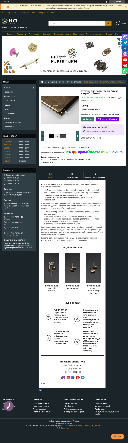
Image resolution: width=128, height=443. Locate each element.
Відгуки (7, 118)
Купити (89, 119)
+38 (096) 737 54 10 (72, 365)
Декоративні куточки (56, 82)
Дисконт (109, 34)
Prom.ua (76, 421)
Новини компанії (70, 403)
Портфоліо (8, 92)
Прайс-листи (9, 100)
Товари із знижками (94, 34)
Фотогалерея (9, 96)
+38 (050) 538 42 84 (72, 369)
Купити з (104, 119)
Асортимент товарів (41, 403)
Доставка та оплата (62, 34)
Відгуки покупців (39, 409)
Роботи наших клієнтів (73, 409)
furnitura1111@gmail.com (16, 175)
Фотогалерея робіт (103, 406)
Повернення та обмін (41, 412)
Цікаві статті (69, 406)
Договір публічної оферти (74, 412)
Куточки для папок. (74, 82)
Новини (7, 105)
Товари (20, 34)
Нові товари (78, 34)
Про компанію (34, 34)
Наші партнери (101, 403)
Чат (119, 436)
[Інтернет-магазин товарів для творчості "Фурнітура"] (23, 21)
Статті (6, 109)
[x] (43, 391)
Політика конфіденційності (92, 425)
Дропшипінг (9, 127)
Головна (10, 34)
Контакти (47, 34)
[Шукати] (108, 23)
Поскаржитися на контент (73, 425)
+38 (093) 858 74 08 (72, 372)
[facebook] (40, 391)
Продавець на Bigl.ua (64, 423)
